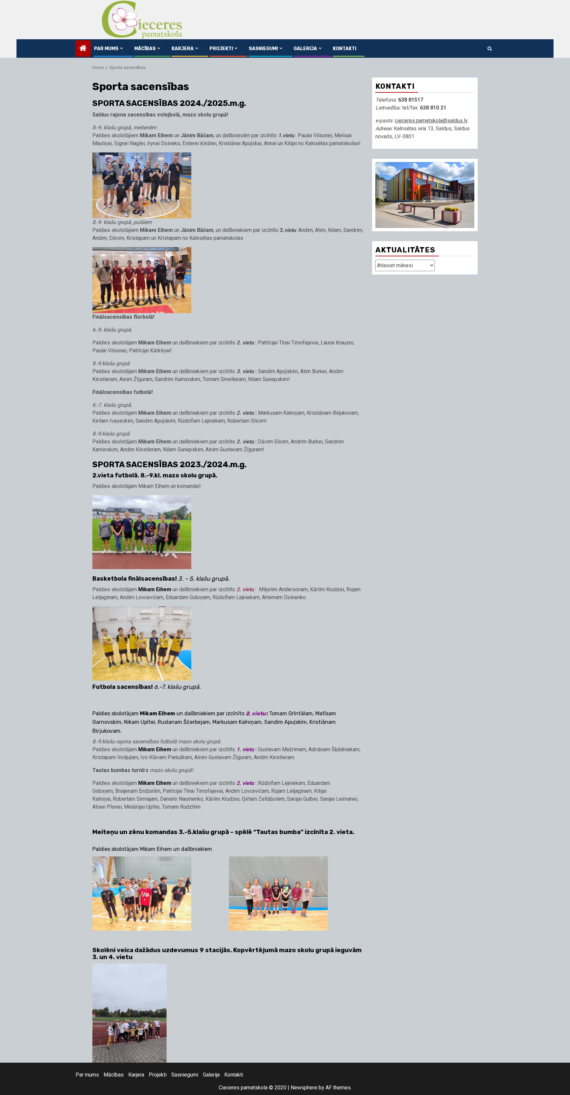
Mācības (145, 48)
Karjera (183, 48)
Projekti (221, 48)
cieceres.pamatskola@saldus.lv (431, 120)
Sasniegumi (263, 48)
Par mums (106, 48)
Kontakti (344, 48)
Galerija (305, 48)
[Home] (83, 48)
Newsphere (304, 1087)
